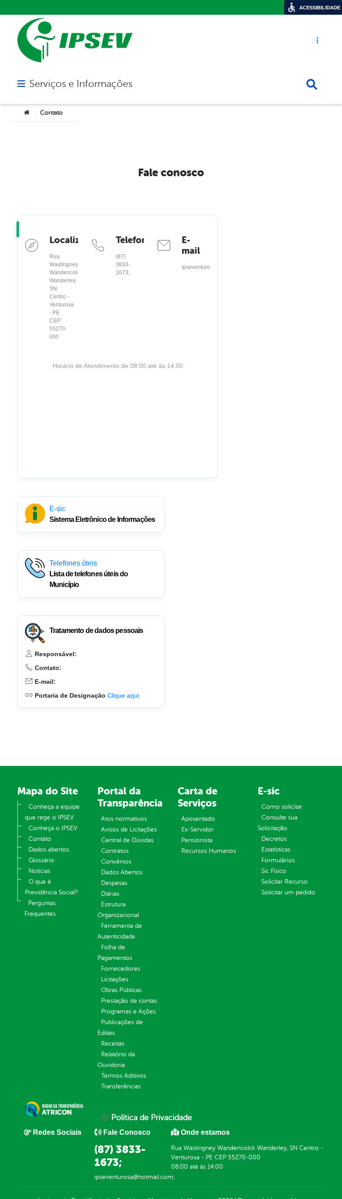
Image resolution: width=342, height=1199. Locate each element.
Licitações (114, 979)
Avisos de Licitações (129, 829)
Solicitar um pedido (288, 892)
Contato (39, 838)
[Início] (26, 112)
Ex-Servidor (197, 829)
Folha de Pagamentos (115, 952)
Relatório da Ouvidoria (116, 1059)
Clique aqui (123, 695)
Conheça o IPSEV (52, 828)
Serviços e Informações (80, 84)
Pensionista (196, 840)
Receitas (112, 1043)
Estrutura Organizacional (118, 909)
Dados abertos (48, 849)
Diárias (110, 893)
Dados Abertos (121, 872)
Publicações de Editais (120, 1027)
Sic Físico (273, 871)
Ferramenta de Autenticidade (120, 931)
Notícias (39, 871)
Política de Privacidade (150, 1117)
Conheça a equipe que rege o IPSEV (52, 812)
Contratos (115, 851)
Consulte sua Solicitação (277, 822)
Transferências (121, 1086)
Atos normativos (124, 818)
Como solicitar (281, 806)
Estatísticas (275, 849)
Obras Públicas (121, 990)
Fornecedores (120, 968)
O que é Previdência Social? (51, 887)
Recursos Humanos (208, 851)
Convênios (116, 861)
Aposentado (198, 818)
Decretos (274, 838)
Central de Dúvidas (127, 840)
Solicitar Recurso (284, 881)
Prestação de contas (129, 1000)
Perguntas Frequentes (40, 908)
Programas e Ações (128, 1011)
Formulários (278, 860)
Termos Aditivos (123, 1075)
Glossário (41, 860)
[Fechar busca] (312, 84)
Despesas (114, 883)
